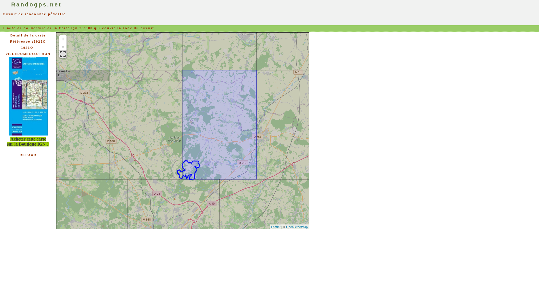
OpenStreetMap (297, 226)
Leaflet (275, 226)
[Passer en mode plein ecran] (63, 54)
